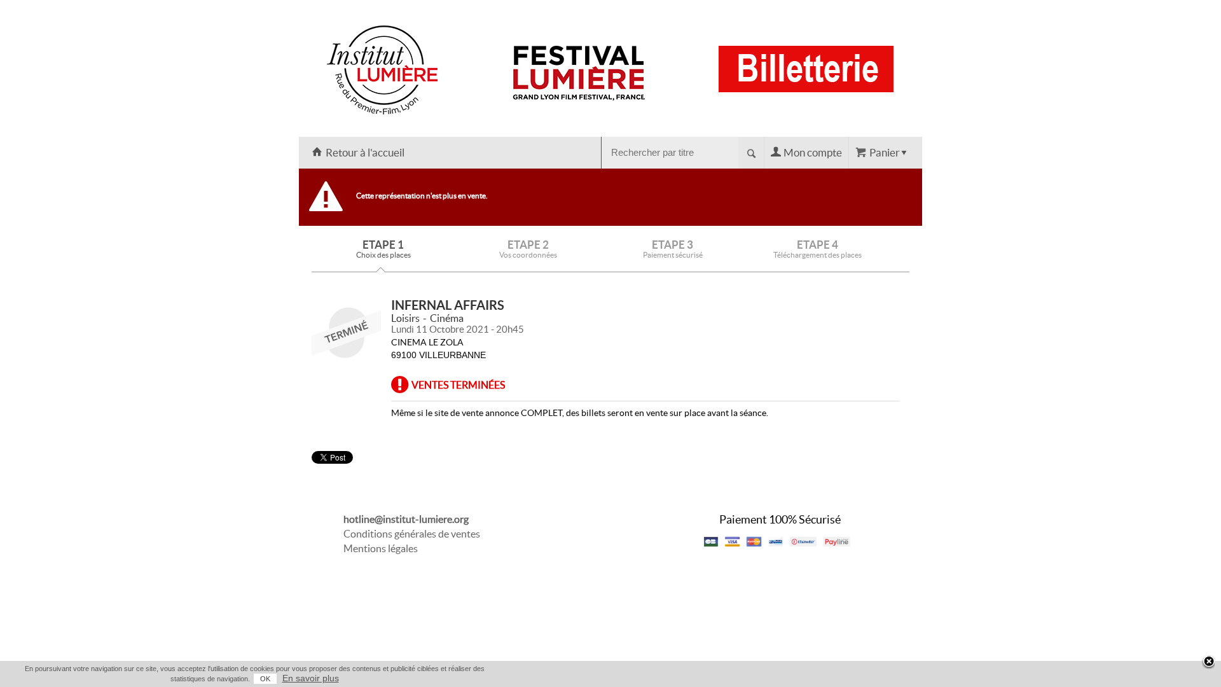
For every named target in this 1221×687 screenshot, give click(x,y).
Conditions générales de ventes (411, 533)
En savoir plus (310, 678)
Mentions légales (380, 548)
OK (265, 679)
